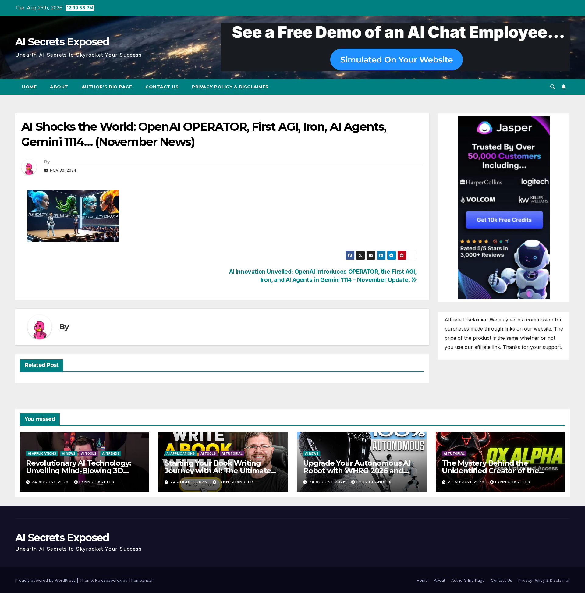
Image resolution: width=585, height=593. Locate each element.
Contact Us (162, 87)
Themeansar (141, 580)
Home (29, 87)
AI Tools (88, 453)
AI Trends (110, 453)
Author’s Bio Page (107, 87)
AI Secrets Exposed (62, 41)
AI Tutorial (232, 453)
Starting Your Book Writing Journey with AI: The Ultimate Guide (218, 471)
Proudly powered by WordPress (46, 580)
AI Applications (42, 453)
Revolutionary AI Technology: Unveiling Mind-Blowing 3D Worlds (78, 471)
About (59, 87)
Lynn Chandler (97, 482)
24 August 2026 (51, 482)
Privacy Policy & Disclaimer (230, 87)
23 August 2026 (467, 482)
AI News (68, 453)
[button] (552, 87)
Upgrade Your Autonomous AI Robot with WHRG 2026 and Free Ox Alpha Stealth (356, 471)
